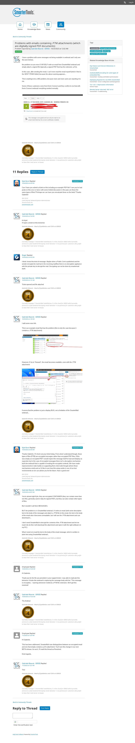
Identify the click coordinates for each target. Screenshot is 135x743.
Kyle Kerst (25, 181)
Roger (24, 255)
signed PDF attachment (98, 54)
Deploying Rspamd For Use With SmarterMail (105, 80)
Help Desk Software (18, 734)
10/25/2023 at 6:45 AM (28, 449)
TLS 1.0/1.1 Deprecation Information (102, 84)
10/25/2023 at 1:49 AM (28, 319)
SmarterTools (34, 734)
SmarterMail (95, 48)
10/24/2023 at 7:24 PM (28, 216)
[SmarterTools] (23, 12)
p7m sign (107, 51)
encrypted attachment (108, 48)
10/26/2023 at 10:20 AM (28, 569)
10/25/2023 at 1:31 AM (28, 280)
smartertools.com (27, 205)
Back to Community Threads (22, 37)
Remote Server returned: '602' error (101, 89)
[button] (124, 2)
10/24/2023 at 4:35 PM (28, 183)
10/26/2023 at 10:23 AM (28, 596)
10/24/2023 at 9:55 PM (28, 257)
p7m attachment (96, 51)
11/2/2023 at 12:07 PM (28, 635)
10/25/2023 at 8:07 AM (28, 492)
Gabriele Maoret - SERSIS (40, 49)
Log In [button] (131, 2)
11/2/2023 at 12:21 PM (28, 665)
